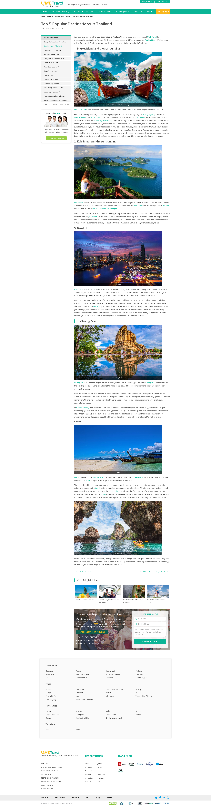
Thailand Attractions (50, 38)
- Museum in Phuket (50, 63)
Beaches (139, 693)
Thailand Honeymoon (114, 689)
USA (47, 729)
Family (48, 689)
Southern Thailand (83, 674)
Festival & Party (52, 696)
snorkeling (98, 120)
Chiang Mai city (82, 407)
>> (155, 572)
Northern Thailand (113, 674)
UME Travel (152, 37)
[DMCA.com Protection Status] (114, 803)
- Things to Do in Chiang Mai (53, 58)
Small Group (111, 714)
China (78, 11)
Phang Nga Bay (149, 114)
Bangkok (78, 289)
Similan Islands (80, 117)
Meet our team (59, 798)
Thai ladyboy (51, 699)
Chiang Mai (79, 382)
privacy (97, 798)
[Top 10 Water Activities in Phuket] (158, 591)
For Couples (140, 711)
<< (84, 572)
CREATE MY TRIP (149, 641)
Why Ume (146, 1)
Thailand (88, 11)
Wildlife (109, 693)
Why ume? (45, 763)
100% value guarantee (50, 771)
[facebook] (160, 798)
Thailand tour (150, 40)
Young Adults (81, 714)
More (148, 11)
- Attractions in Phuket (51, 54)
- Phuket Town (48, 75)
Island (78, 696)
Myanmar (88, 774)
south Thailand (99, 477)
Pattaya (139, 671)
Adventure (110, 696)
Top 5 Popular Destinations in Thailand (81, 17)
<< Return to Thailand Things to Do (56, 104)
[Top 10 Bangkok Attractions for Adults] (110, 591)
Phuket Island (80, 109)
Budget (108, 711)
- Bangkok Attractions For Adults (54, 42)
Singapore (101, 774)
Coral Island (140, 117)
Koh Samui (78, 202)
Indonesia (111, 11)
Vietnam (99, 11)
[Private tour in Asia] (54, 4)
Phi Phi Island (96, 117)
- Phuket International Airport (54, 96)
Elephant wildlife (82, 718)
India (78, 729)
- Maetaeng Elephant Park (52, 92)
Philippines (123, 11)
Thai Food (80, 689)
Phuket (78, 671)
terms (87, 798)
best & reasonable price (51, 782)
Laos (99, 771)
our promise (46, 774)
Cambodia (136, 11)
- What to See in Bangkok (52, 50)
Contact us (160, 1)
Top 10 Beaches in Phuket (84, 600)
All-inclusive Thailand (84, 699)
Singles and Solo (52, 714)
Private (138, 714)
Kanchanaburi (81, 678)
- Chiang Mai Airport (50, 79)
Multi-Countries (58, 11)
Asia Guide (49, 17)
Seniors (79, 711)
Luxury (138, 689)
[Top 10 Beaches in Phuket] (86, 591)
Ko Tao (166, 205)
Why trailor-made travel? (52, 767)
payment (109, 798)
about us (44, 798)
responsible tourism (50, 778)
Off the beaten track (114, 718)
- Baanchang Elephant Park (53, 88)
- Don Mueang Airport (51, 83)
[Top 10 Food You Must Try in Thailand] (134, 591)
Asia (99, 782)
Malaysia (100, 778)
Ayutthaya (50, 674)
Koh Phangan (141, 678)
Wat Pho (96, 306)
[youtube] (168, 798)
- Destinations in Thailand (52, 46)
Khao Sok (109, 678)
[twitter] (156, 798)
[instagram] (164, 798)
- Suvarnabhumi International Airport (56, 100)
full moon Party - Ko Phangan (105, 208)
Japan (71, 11)
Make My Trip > (163, 11)
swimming (108, 120)
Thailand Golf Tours (144, 696)
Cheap (48, 718)
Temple (49, 693)
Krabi (76, 477)
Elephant (79, 693)
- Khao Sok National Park (52, 67)
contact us (75, 798)
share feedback (47, 789)
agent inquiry (47, 785)
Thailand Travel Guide (61, 17)
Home (47, 11)
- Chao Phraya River (50, 71)
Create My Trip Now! (56, 138)
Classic (48, 711)
